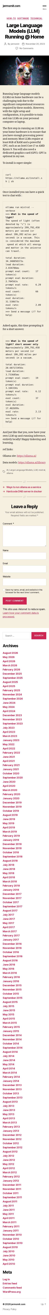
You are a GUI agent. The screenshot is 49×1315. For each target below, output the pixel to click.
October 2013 (11, 1093)
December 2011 (12, 1184)
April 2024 (9, 711)
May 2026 (9, 657)
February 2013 (11, 1126)
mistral (42, 470)
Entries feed (10, 1283)
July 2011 (8, 1205)
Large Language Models (21, 470)
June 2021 (9, 756)
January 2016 (11, 981)
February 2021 (11, 765)
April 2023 (9, 731)
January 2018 (11, 889)
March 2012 (10, 1172)
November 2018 (12, 848)
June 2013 (9, 1110)
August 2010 (10, 1247)
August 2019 (10, 815)
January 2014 (11, 1081)
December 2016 (12, 943)
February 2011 (11, 1226)
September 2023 (13, 723)
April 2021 (9, 761)
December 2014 (12, 1035)
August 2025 (10, 682)
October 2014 (11, 1043)
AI (7, 470)
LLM (35, 470)
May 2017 (8, 923)
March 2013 (10, 1122)
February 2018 (11, 885)
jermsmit (15, 44)
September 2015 (12, 997)
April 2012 (9, 1168)
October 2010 (11, 1238)
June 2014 (9, 1060)
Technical (36, 18)
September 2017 (12, 906)
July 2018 (8, 864)
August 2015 (10, 1002)
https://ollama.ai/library (32, 462)
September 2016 (12, 956)
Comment (8, 524)
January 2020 (11, 798)
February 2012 (11, 1176)
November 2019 (12, 806)
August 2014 (10, 1051)
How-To (11, 18)
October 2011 (11, 1193)
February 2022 (11, 752)
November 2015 (12, 989)
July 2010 (8, 1251)
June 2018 (9, 869)
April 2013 (9, 1118)
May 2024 (9, 706)
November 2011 (12, 1189)
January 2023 (11, 740)
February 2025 (11, 690)
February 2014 (11, 1076)
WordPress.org (12, 1291)
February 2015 (11, 1026)
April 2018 (9, 877)
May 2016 (8, 968)
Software (23, 18)
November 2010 (12, 1234)
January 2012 (11, 1180)
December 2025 (12, 673)
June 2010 (9, 1255)
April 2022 (9, 748)
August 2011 (10, 1201)
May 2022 (8, 744)
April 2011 (8, 1218)
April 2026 (9, 661)
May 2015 (8, 1014)
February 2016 (11, 977)
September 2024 (13, 698)
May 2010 (8, 1259)
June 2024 (9, 702)
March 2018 (10, 881)
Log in (6, 1279)
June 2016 (9, 964)
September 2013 (12, 1097)
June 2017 (9, 918)
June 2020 (9, 781)
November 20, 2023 (35, 44)
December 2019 (12, 802)
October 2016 (11, 952)
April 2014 (9, 1068)
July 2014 (8, 1056)
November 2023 (12, 719)
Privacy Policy (9, 1309)
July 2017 (8, 914)
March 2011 (9, 1222)
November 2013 (12, 1089)
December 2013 (12, 1085)
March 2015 (10, 1022)
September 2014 (12, 1047)
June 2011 (9, 1209)
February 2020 (11, 794)
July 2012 (8, 1155)
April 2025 (9, 686)
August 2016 (10, 960)
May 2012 (8, 1164)
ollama (10, 473)
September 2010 (13, 1243)
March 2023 (10, 736)
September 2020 (13, 777)
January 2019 (11, 839)
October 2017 (11, 902)
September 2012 (12, 1147)
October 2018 (11, 852)
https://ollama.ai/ (26, 456)
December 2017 (12, 894)
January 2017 (11, 939)
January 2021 (11, 769)
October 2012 (11, 1143)
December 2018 (12, 844)
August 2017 (10, 910)
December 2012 (12, 1135)
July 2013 (8, 1105)
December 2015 (12, 985)
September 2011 (12, 1197)
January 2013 (11, 1130)
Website (6, 576)
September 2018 (12, 856)
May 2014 (8, 1064)
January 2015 (11, 1031)
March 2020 (10, 790)
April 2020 (9, 785)
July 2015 (8, 1006)
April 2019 (9, 827)
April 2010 (9, 1263)
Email (5, 563)
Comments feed (12, 1287)
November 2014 (12, 1039)
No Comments (26, 48)
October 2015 (11, 993)
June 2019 (9, 819)
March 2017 (10, 931)
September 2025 (13, 677)
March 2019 (10, 831)
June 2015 (9, 1010)
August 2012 (10, 1151)
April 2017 (9, 927)
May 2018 (8, 873)
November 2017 (12, 898)
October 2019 (11, 810)
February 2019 (11, 835)
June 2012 (9, 1159)
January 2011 (11, 1230)
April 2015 (9, 1018)
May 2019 (8, 823)
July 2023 (9, 727)
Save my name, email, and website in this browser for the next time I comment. (23, 591)
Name (5, 550)
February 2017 (11, 935)
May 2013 (8, 1114)
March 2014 (10, 1072)
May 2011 (8, 1213)
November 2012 (12, 1139)
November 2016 (12, 948)
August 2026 (10, 652)
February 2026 (11, 669)
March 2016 (10, 972)
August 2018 (10, 860)
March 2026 (10, 665)
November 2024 (12, 694)
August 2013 (10, 1101)
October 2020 (11, 773)
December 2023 (12, 715)
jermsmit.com (11, 5)
